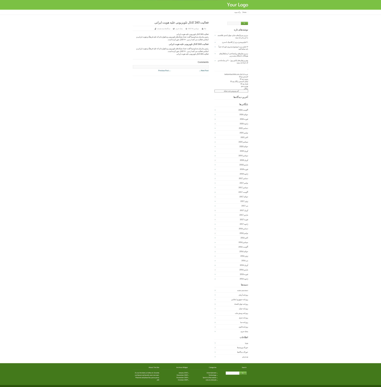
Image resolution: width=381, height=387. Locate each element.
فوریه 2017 (244, 219)
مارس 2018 (244, 165)
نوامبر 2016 (244, 233)
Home (244, 12)
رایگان (246, 88)
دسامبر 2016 (243, 229)
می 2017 (244, 206)
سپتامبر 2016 (243, 242)
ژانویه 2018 (244, 174)
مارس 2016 (244, 270)
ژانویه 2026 (244, 124)
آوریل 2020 (244, 151)
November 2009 (182, 377)
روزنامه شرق (243, 318)
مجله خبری (179, 28)
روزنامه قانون (243, 327)
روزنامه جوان (243, 309)
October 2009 (183, 380)
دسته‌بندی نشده (242, 290)
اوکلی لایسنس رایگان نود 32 (239, 81)
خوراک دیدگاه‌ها (242, 352)
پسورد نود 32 (244, 79)
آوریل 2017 (244, 210)
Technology (212, 375)
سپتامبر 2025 (243, 142)
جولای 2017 (244, 197)
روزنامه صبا (244, 322)
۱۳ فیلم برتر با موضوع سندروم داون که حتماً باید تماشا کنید (233, 48)
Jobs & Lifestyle (211, 380)
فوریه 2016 (244, 274)
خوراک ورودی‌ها (242, 347)
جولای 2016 (244, 251)
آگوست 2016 (243, 247)
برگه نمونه (237, 12)
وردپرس (245, 357)
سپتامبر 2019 (243, 156)
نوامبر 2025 (244, 133)
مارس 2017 (244, 215)
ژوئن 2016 (244, 256)
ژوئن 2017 (244, 201)
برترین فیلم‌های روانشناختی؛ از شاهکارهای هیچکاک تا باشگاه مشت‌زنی (233, 54)
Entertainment (211, 373)
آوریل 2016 (244, 265)
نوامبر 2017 (244, 183)
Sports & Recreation (209, 377)
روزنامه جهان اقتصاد (241, 304)
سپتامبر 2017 (243, 187)
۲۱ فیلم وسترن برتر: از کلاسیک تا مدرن (235, 42)
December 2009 (182, 375)
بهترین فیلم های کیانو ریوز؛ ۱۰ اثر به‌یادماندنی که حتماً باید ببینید (233, 61)
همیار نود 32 (244, 84)
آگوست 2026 (243, 110)
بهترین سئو (244, 86)
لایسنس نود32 (243, 76)
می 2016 (244, 260)
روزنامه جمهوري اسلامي (239, 299)
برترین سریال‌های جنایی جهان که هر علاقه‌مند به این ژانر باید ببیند (233, 36)
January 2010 (183, 373)
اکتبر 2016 (244, 238)
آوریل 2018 (244, 160)
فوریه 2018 (244, 169)
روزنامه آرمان (243, 295)
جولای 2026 (244, 114)
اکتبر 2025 (244, 137)
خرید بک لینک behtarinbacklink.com (236, 74)
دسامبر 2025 (243, 128)
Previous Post (164, 70)
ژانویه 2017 (244, 224)
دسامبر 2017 (243, 178)
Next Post (204, 70)
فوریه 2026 (244, 119)
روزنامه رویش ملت (241, 313)
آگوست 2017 (243, 192)
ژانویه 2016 (244, 279)
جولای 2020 (244, 146)
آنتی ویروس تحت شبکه (231, 91)
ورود (246, 343)
